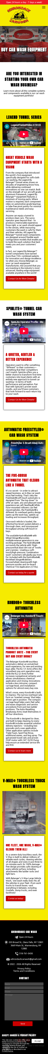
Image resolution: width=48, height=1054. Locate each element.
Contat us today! (15, 898)
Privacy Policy (24, 968)
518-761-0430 (26, 953)
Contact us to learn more (19, 751)
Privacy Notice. (7, 1051)
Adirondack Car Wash (24, 932)
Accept (38, 1041)
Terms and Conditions (24, 971)
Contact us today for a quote (21, 572)
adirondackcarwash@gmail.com (26, 959)
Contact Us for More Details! (21, 279)
